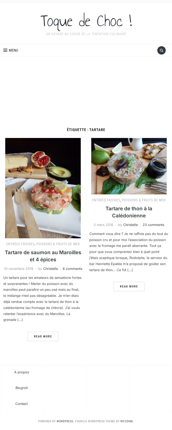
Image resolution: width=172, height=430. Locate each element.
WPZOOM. (127, 421)
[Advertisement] (86, 96)
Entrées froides (20, 244)
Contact (21, 404)
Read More (43, 336)
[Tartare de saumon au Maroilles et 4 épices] (43, 188)
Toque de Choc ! (86, 20)
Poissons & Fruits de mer (58, 244)
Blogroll (22, 388)
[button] (10, 50)
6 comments (72, 269)
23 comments (153, 225)
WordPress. (65, 421)
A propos (21, 372)
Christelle (50, 269)
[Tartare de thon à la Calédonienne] (129, 166)
